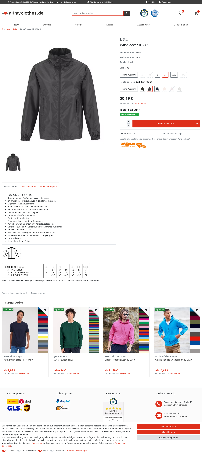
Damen (47, 24)
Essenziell (11, 450)
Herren (78, 24)
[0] (197, 13)
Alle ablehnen (168, 432)
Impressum (37, 443)
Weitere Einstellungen (77, 450)
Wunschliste (129, 133)
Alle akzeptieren (168, 426)
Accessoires (143, 24)
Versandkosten (140, 103)
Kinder (109, 24)
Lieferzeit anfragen (174, 133)
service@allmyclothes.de (175, 405)
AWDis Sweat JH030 (63, 359)
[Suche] (127, 13)
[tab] (10, 187)
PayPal (46, 450)
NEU (16, 24)
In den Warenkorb (165, 123)
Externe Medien (29, 450)
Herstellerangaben (48, 186)
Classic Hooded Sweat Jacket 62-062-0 (174, 359)
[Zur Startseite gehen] (2, 29)
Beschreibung (10, 186)
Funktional (59, 450)
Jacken (15, 29)
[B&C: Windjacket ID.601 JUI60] (46, 262)
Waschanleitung (28, 186)
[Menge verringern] (128, 125)
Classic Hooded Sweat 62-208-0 (120, 359)
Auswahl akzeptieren (168, 437)
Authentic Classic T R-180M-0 (18, 359)
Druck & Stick (181, 24)
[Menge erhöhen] (128, 122)
